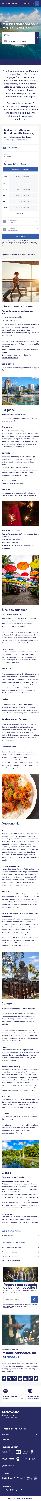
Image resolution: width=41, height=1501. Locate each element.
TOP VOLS (5, 1440)
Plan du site (28, 1498)
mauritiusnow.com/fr (10, 358)
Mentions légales (14, 1498)
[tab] (20, 1429)
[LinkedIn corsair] (25, 1378)
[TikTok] (21, 1490)
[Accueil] (2, 62)
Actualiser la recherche (20, 169)
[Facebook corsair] (4, 1378)
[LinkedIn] (17, 1490)
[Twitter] (6, 1490)
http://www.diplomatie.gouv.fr (16, 483)
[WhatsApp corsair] (30, 1378)
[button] (37, 38)
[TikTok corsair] (36, 1378)
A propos (5, 1434)
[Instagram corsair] (9, 1378)
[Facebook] (3, 1490)
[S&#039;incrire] (34, 1299)
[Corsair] (12, 4)
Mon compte (37, 3)
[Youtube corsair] (20, 1378)
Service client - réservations (14, 1429)
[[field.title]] (4, 1452)
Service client (33, 3)
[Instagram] (10, 1490)
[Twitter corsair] (14, 1378)
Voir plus (19, 214)
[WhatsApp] (13, 1490)
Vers (5, 162)
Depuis (6, 154)
